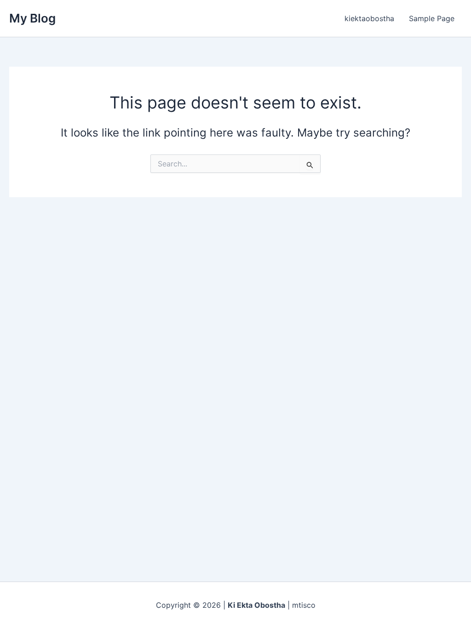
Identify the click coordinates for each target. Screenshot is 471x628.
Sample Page (431, 18)
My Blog (32, 18)
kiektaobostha (369, 18)
